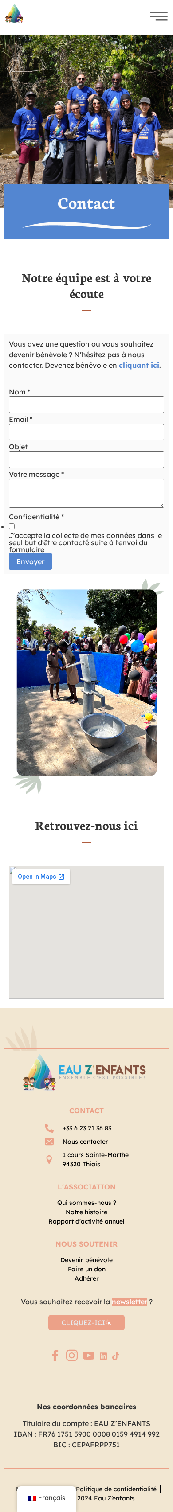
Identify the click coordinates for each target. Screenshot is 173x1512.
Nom (19, 391)
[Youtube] (88, 1356)
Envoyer (30, 561)
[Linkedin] (103, 1355)
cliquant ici (139, 365)
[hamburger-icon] (156, 17)
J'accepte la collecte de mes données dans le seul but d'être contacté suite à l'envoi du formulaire (85, 542)
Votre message (36, 474)
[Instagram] (71, 1356)
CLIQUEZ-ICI (83, 1322)
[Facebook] (55, 1356)
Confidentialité (36, 516)
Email (20, 419)
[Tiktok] (115, 1355)
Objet (18, 446)
